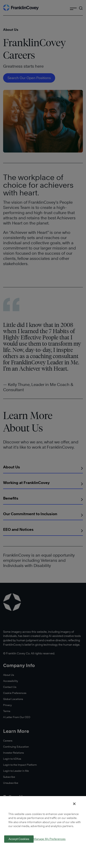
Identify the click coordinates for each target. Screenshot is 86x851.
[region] (43, 823)
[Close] (74, 803)
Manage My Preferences (50, 839)
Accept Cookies (19, 839)
